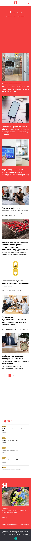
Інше (15, 16)
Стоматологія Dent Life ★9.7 (10, 460)
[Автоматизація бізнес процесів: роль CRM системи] (15, 195)
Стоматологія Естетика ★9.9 (10, 450)
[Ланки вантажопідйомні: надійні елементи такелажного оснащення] (15, 267)
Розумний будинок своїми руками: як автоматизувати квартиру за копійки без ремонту (15, 172)
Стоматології (21, 16)
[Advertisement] (15, 33)
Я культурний (5, 508)
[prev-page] (3, 375)
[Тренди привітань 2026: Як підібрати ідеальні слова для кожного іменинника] (15, 496)
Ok (16, 538)
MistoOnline (25, 524)
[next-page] (16, 375)
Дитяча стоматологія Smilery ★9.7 (11, 469)
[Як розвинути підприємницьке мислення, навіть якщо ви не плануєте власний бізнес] (15, 304)
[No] (29, 535)
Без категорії (9, 16)
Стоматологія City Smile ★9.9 (10, 440)
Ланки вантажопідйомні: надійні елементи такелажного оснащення (15, 283)
